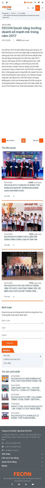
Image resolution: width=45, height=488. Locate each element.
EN (37, 8)
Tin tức (13, 13)
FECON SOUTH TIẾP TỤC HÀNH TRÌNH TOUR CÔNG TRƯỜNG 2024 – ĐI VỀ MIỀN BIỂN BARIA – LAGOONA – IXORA (26, 398)
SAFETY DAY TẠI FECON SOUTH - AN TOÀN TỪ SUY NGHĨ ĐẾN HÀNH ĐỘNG (26, 407)
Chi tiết (7, 196)
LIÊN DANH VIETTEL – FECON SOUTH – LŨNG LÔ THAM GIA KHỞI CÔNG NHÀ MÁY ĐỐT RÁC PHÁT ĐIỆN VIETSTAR (26, 389)
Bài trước (10, 140)
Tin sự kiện (21, 13)
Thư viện (7, 363)
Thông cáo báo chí (11, 359)
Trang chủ (5, 13)
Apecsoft (27, 481)
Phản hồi (9, 343)
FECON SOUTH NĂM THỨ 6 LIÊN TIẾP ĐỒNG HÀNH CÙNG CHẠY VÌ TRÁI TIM (20, 238)
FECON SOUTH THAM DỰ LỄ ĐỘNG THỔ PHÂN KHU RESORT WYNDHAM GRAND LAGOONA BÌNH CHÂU (22, 188)
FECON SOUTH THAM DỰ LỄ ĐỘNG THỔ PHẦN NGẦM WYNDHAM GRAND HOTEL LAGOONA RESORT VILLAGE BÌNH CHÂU (25, 416)
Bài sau (35, 140)
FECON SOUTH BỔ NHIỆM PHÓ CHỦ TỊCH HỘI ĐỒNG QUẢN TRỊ (26, 379)
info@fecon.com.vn (12, 450)
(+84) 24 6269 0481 (13, 443)
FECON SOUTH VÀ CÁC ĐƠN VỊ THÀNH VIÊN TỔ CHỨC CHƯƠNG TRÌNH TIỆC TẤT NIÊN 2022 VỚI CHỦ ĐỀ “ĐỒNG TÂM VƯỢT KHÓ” (22, 289)
